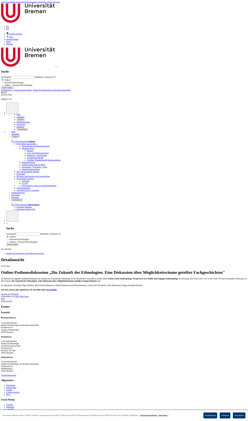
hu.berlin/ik (52, 290)
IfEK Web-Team (22, 296)
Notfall (9, 390)
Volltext (7, 80)
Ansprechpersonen (8, 375)
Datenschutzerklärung (148, 415)
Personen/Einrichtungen (14, 82)
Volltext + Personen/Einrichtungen (18, 85)
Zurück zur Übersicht (9, 294)
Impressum (10, 385)
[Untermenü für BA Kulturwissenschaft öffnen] (37, 144)
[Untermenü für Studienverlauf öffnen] (35, 149)
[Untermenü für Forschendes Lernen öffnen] (34, 179)
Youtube (9, 405)
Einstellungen (210, 415)
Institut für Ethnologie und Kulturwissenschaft (51, 90)
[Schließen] (12, 139)
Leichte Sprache (12, 392)
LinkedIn (10, 409)
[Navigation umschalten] (56, 66)
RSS (3, 299)
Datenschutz (11, 387)
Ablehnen (225, 415)
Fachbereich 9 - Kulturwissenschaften (16, 90)
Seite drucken (6, 301)
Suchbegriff (6, 77)
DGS (8, 394)
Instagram (10, 407)
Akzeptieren (239, 415)
